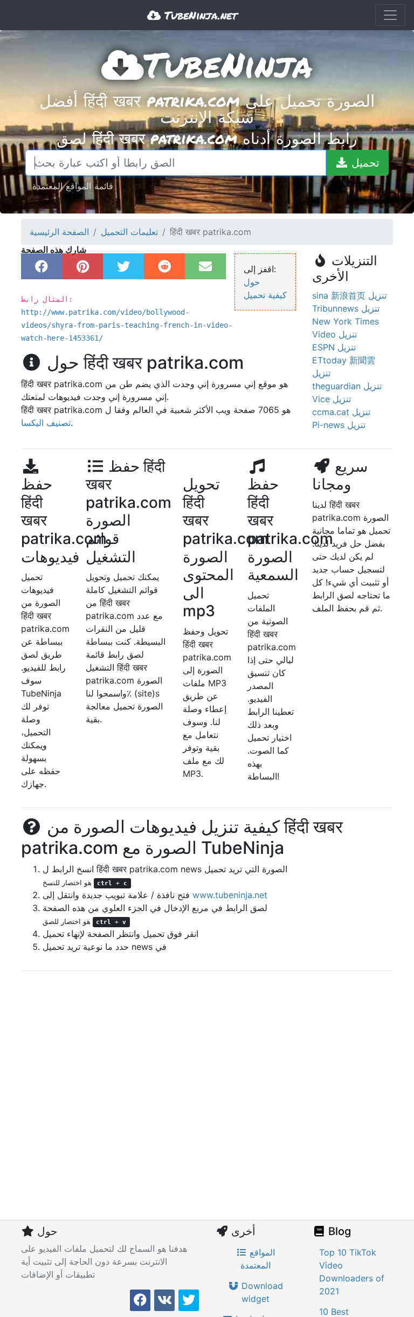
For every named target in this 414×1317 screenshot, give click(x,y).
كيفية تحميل (265, 294)
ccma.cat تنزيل (341, 411)
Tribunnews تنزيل (346, 308)
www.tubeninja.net (229, 895)
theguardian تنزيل (347, 386)
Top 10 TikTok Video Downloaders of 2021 (351, 1272)
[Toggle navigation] (390, 15)
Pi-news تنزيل (338, 424)
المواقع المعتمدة (257, 1259)
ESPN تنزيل (334, 347)
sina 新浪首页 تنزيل (349, 295)
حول (252, 282)
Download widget (261, 1292)
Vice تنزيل (331, 399)
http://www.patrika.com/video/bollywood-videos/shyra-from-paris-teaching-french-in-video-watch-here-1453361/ (126, 325)
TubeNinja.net (199, 15)
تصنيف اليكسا (46, 422)
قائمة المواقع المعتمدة (72, 186)
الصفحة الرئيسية (59, 231)
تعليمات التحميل (129, 231)
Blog (338, 1231)
